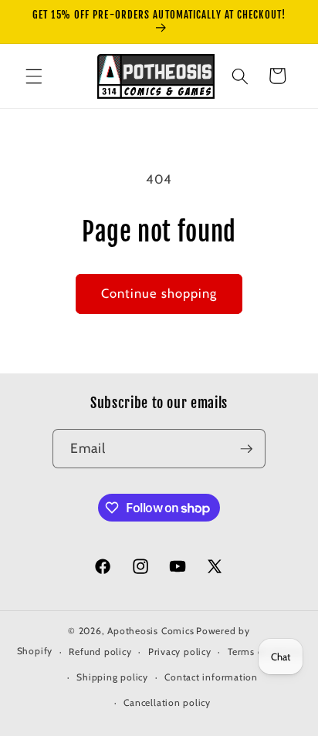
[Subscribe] (246, 449)
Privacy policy (179, 651)
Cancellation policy (167, 702)
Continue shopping (159, 293)
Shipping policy (112, 677)
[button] (33, 75)
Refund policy (100, 651)
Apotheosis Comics (150, 630)
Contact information (211, 677)
